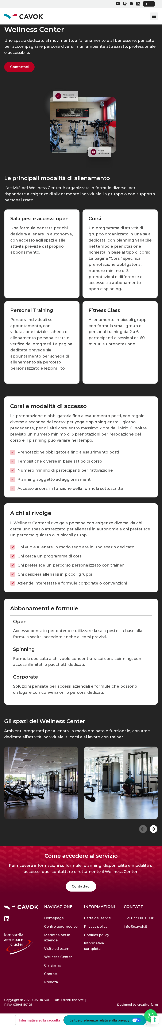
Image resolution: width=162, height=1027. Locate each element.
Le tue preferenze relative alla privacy (100, 1020)
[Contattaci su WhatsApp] (150, 1015)
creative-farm (147, 1005)
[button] (149, 4)
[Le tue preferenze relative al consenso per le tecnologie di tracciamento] (155, 1020)
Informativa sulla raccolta (39, 1020)
